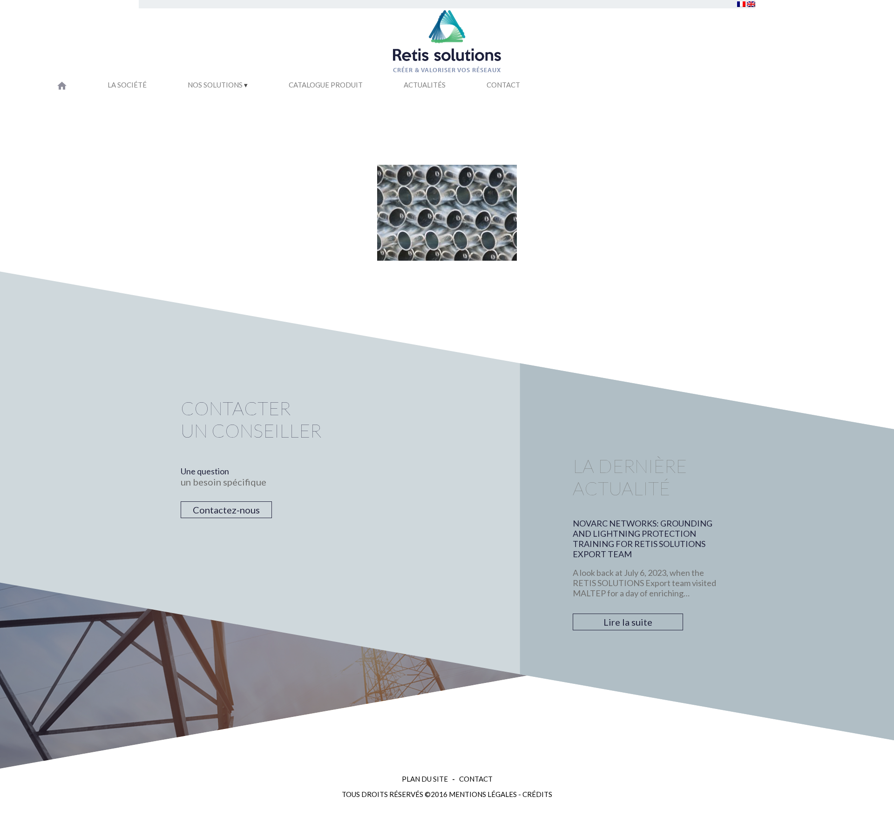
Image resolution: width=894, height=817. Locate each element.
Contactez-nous (226, 509)
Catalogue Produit (326, 85)
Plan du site (425, 779)
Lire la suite (627, 622)
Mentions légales (483, 794)
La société (127, 85)
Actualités (425, 85)
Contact (503, 85)
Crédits (537, 794)
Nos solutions (215, 85)
